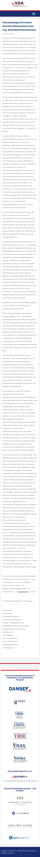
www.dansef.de (23, 592)
